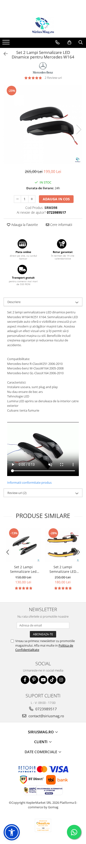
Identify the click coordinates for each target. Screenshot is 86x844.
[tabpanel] (43, 124)
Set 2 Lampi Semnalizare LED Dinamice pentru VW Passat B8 (62, 569)
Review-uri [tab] (17, 493)
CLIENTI (41, 741)
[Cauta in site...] (80, 42)
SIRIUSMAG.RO (41, 731)
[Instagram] (61, 680)
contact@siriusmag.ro (45, 715)
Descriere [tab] (14, 302)
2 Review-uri (53, 77)
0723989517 (45, 708)
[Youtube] (43, 680)
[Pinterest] (34, 680)
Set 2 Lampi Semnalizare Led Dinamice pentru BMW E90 (23, 569)
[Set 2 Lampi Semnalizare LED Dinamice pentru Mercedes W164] (43, 124)
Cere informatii (60, 224)
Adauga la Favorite (24, 224)
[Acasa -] (43, 25)
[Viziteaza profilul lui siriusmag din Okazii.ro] (43, 825)
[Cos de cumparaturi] (69, 42)
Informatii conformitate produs (29, 482)
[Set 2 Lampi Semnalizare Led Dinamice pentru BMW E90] (23, 545)
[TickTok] (52, 680)
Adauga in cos (56, 199)
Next (78, 129)
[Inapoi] (3, 54)
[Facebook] (25, 680)
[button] (12, 832)
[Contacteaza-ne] (57, 42)
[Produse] (6, 43)
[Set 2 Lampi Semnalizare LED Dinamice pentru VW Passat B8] (62, 545)
